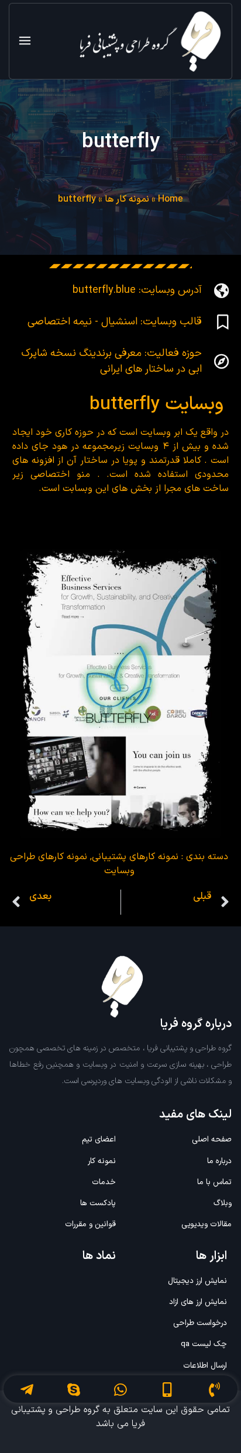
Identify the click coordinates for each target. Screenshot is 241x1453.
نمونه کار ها (127, 199)
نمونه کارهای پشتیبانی (135, 857)
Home (170, 199)
